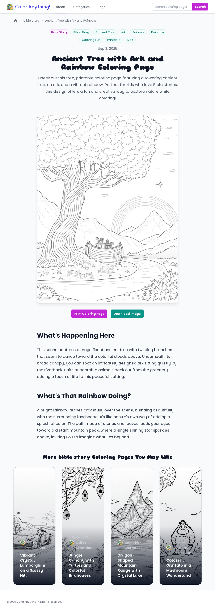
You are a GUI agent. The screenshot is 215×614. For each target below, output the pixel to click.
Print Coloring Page (89, 314)
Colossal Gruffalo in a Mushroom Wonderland (178, 568)
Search (200, 7)
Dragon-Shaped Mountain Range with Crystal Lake (130, 565)
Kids (130, 40)
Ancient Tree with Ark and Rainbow (70, 20)
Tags (101, 7)
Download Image (127, 314)
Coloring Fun (91, 40)
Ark (123, 32)
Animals (138, 32)
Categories (81, 7)
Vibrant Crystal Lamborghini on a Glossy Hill (32, 565)
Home (60, 7)
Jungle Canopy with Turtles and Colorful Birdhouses (81, 565)
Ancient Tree (105, 32)
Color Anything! (32, 7)
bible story (31, 20)
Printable (113, 40)
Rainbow (157, 32)
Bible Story (59, 32)
